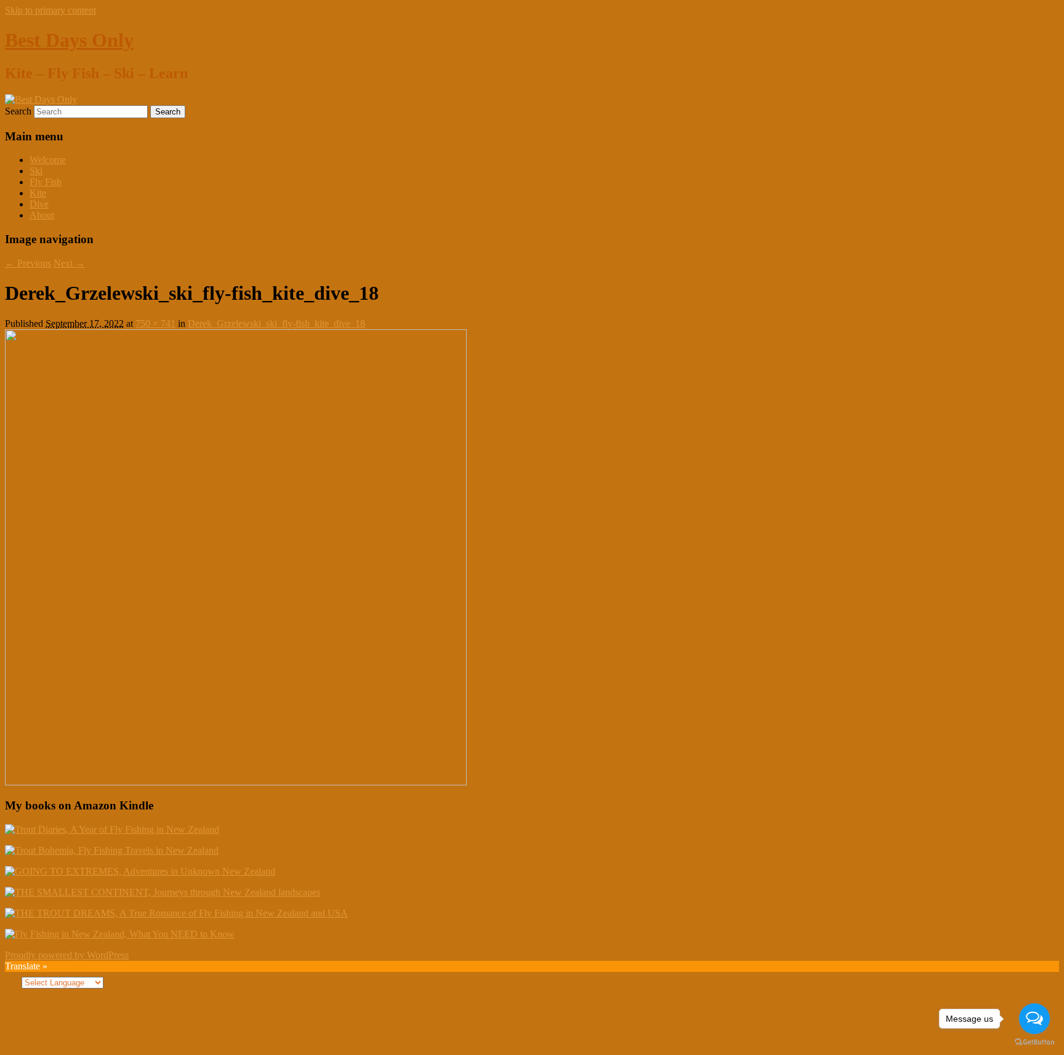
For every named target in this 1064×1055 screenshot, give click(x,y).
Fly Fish (46, 182)
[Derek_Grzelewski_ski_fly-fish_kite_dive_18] (236, 782)
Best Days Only (69, 40)
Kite (38, 193)
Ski (36, 171)
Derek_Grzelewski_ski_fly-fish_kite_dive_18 (276, 323)
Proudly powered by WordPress (67, 955)
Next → (69, 263)
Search (18, 111)
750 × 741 (155, 323)
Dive (39, 204)
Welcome (48, 159)
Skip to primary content (50, 10)
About (42, 215)
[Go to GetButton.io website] (1034, 1042)
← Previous (28, 263)
